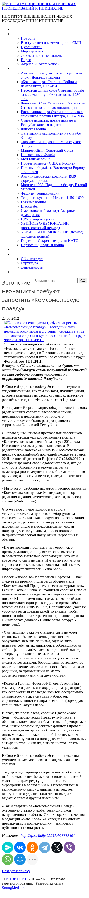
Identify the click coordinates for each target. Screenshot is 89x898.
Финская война (33, 129)
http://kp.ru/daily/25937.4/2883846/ (47, 836)
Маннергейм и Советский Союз (47, 150)
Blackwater (29, 206)
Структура (29, 263)
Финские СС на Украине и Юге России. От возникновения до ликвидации (53, 105)
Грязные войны (33, 202)
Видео (26, 60)
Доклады (18, 249)
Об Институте (22, 254)
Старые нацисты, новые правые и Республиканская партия (48, 122)
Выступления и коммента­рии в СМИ (51, 43)
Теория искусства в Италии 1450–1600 (52, 198)
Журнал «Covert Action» (40, 64)
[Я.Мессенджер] (7, 847)
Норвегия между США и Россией (48, 163)
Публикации (31, 47)
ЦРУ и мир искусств (37, 219)
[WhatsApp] (7, 859)
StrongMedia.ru (13, 888)
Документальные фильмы (42, 55)
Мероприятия (32, 51)
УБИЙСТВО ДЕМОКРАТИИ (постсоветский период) (45, 225)
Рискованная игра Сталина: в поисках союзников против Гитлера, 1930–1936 (52, 114)
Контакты (19, 272)
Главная (18, 29)
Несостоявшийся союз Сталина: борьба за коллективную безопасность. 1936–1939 (52, 94)
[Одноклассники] (32, 847)
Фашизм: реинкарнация (40, 193)
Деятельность (32, 267)
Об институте (32, 259)
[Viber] (69, 847)
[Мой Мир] (20, 859)
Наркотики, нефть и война (42, 245)
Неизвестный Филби (38, 155)
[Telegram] (44, 847)
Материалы (21, 33)
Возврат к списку (16, 871)
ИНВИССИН (17, 879)
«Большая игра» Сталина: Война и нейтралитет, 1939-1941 (49, 84)
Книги (16, 68)
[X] (57, 847)
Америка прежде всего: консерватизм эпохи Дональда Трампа (51, 75)
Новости (28, 38)
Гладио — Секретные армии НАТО (50, 241)
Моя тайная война (35, 159)
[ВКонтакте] (20, 847)
